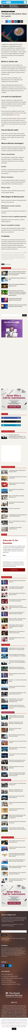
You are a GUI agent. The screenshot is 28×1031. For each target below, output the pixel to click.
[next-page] (4, 311)
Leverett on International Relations (8, 982)
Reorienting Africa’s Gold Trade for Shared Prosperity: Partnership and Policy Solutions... (17, 880)
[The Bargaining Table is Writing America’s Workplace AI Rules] (4, 472)
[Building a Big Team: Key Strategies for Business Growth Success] (4, 633)
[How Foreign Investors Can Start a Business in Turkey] (4, 743)
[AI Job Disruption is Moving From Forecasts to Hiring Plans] (4, 478)
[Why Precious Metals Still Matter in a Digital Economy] (4, 286)
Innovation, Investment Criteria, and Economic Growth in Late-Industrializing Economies (17, 707)
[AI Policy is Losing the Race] (4, 510)
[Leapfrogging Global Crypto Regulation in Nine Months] (4, 300)
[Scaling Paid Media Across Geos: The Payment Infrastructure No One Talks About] (4, 717)
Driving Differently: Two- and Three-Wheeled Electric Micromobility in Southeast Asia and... (16, 700)
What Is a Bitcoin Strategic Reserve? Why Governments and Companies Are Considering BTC (17, 273)
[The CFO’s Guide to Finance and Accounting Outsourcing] (4, 755)
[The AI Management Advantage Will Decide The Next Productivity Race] (4, 516)
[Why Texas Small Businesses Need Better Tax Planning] (4, 823)
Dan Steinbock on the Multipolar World (9, 976)
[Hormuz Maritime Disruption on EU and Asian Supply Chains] (4, 842)
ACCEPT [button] (14, 1028)
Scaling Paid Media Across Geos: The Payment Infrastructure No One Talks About (16, 717)
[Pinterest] (12, 21)
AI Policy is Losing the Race (14, 508)
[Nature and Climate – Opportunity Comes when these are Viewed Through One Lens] (4, 620)
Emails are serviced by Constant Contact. (9, 566)
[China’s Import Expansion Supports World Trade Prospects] (4, 849)
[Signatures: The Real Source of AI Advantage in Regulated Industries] (4, 723)
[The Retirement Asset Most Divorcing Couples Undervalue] (4, 810)
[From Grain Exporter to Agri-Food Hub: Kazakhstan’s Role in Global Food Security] (4, 829)
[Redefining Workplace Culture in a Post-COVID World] (4, 639)
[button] (2, 6)
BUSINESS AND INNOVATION (8, 712)
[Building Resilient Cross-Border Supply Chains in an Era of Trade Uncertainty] (4, 650)
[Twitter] (9, 21)
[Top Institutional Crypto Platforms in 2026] (4, 279)
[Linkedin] (15, 21)
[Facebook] (6, 21)
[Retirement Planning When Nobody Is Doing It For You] (4, 804)
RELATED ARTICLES (6, 268)
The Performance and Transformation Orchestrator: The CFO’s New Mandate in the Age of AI (17, 436)
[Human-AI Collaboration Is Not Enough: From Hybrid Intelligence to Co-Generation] (4, 656)
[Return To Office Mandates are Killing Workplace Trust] (4, 497)
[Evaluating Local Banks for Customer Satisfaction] (4, 768)
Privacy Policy (11, 925)
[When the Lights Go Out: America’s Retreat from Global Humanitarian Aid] (4, 601)
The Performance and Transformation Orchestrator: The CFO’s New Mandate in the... (17, 662)
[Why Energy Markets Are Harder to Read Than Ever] (4, 582)
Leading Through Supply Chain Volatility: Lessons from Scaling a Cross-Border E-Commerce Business (17, 774)
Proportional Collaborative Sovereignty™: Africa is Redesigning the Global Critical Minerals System (17, 855)
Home (2, 9)
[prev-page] (2, 311)
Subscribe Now (14, 570)
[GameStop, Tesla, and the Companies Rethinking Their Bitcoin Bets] (4, 306)
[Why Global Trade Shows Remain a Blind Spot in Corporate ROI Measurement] (4, 762)
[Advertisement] (11, 453)
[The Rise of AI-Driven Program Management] (4, 730)
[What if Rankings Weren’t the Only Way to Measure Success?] (4, 595)
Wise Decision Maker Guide (7, 974)
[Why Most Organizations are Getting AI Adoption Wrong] (4, 484)
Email (4, 555)
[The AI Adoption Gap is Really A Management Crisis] (4, 529)
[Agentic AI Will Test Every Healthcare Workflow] (4, 491)
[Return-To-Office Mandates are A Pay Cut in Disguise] (4, 523)
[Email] (18, 21)
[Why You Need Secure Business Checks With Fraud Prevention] (4, 736)
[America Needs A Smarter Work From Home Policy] (4, 503)
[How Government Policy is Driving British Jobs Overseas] (4, 688)
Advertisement (8, 264)
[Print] (21, 21)
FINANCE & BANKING (8, 9)
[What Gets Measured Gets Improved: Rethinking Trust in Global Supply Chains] (4, 669)
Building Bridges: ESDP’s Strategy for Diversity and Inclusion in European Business (16, 626)
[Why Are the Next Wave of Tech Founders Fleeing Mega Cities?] (4, 749)
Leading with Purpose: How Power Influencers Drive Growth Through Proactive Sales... (18, 607)
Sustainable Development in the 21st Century (10, 984)
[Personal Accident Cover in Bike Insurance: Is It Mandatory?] (4, 785)
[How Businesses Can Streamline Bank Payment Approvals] (4, 797)
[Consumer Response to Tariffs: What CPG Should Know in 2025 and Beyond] (4, 874)
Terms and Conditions (5, 1025)
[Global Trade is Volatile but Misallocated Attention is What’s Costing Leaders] (4, 861)
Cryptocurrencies (17, 9)
